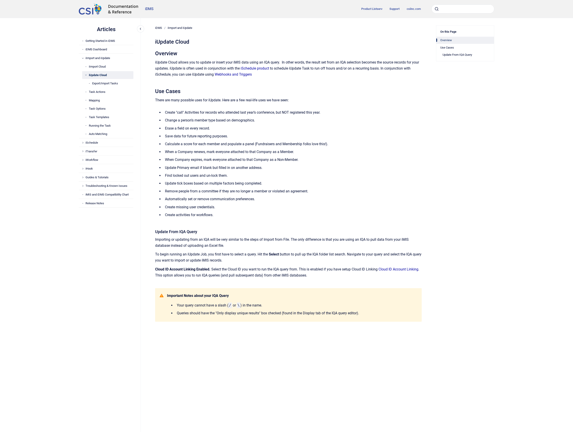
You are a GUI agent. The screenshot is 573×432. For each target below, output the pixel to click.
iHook (89, 168)
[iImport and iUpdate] (83, 58)
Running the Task (100, 125)
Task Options (97, 108)
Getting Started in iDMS (100, 41)
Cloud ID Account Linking (398, 269)
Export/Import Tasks (105, 83)
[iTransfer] (83, 151)
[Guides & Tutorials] (83, 177)
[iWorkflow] (83, 160)
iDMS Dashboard (96, 49)
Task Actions (97, 92)
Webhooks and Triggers (233, 74)
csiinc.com (414, 9)
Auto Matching (98, 134)
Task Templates (99, 117)
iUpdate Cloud (98, 75)
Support (394, 9)
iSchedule (92, 142)
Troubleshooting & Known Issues (106, 185)
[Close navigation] (140, 28)
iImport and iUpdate (98, 58)
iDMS (149, 9)
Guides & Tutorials (97, 177)
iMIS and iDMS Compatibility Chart (107, 194)
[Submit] (436, 9)
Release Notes (95, 203)
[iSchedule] (83, 143)
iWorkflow (92, 160)
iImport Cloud (97, 66)
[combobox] (463, 9)
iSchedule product (255, 68)
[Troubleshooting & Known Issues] (83, 186)
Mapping (94, 100)
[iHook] (83, 168)
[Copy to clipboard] (153, 52)
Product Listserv (371, 9)
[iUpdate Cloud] (86, 75)
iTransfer (91, 151)
